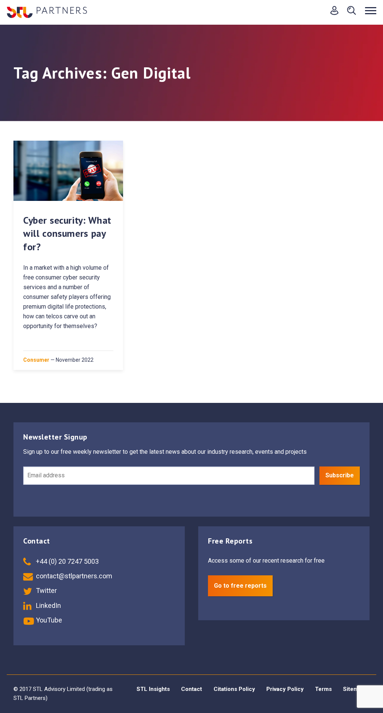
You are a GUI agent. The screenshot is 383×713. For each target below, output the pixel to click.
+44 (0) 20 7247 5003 (66, 561)
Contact (191, 689)
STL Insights (153, 689)
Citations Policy (234, 689)
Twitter (45, 590)
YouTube (48, 620)
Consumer (36, 360)
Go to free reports (240, 585)
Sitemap (354, 689)
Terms (323, 689)
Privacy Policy (285, 689)
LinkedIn (47, 605)
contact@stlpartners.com (73, 576)
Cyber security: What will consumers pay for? (67, 233)
